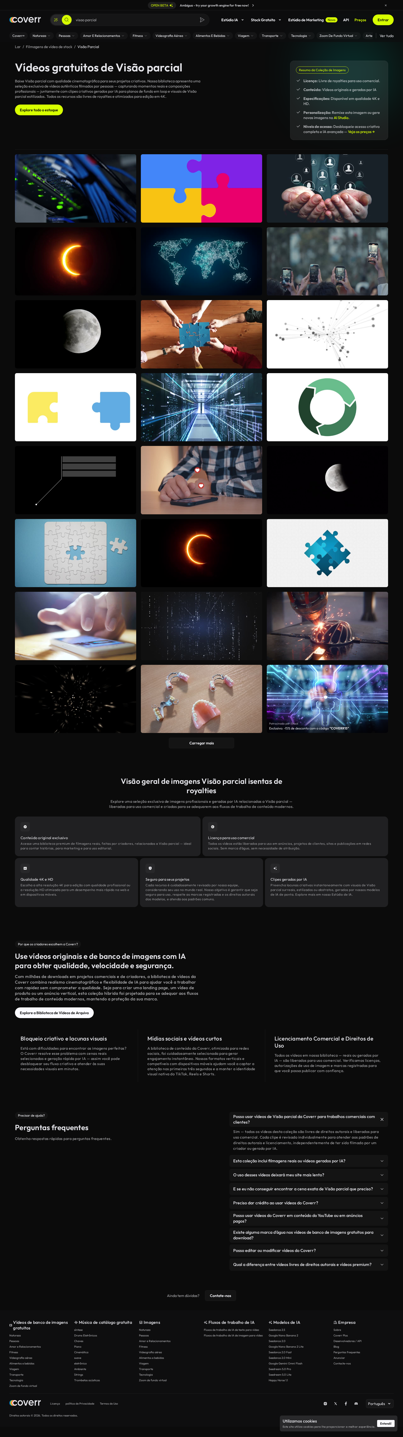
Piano (77, 1346)
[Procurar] (67, 20)
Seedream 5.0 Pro (280, 1369)
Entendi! (386, 1423)
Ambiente (80, 1369)
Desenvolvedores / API (347, 1341)
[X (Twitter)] (335, 1403)
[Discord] (356, 1403)
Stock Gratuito (263, 20)
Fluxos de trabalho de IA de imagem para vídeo (233, 1335)
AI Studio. (342, 117)
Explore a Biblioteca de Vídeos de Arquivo (54, 1012)
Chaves (78, 1341)
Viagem (14, 1369)
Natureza (15, 1335)
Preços (360, 20)
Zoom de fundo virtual (23, 1386)
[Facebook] (346, 1403)
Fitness (13, 1352)
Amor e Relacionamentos (25, 1346)
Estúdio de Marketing (311, 20)
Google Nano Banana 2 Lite (286, 1346)
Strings (78, 1374)
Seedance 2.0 (277, 1341)
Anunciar (339, 1358)
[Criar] (56, 20)
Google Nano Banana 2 (283, 1335)
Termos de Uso (109, 1403)
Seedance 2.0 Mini (280, 1358)
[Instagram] (325, 1403)
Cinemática (81, 1352)
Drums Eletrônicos (85, 1335)
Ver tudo (387, 35)
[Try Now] (253, 5)
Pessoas (14, 1341)
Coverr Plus (341, 1335)
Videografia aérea (20, 1358)
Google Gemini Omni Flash (285, 1363)
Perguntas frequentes (347, 1352)
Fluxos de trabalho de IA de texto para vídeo (231, 1330)
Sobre (337, 1330)
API (346, 20)
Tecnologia (16, 1380)
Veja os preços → (361, 131)
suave (77, 1358)
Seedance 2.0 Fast (280, 1352)
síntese (78, 1330)
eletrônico (80, 1363)
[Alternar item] (382, 1119)
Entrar (383, 20)
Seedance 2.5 (277, 1330)
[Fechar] (385, 5)
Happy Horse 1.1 (278, 1380)
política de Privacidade (80, 1403)
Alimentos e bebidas (21, 1363)
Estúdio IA (229, 20)
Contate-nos (220, 1295)
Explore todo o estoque (39, 110)
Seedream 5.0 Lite (280, 1374)
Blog (336, 1346)
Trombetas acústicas (87, 1380)
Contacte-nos (342, 1363)
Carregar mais (201, 743)
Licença (55, 1403)
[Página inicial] (25, 20)
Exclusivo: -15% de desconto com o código (309, 728)
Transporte (16, 1374)
